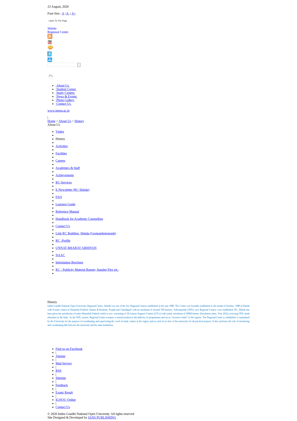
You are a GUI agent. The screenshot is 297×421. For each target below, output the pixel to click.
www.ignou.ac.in (58, 110)
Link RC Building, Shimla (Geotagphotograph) (86, 233)
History (79, 121)
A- (68, 13)
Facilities (61, 153)
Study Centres (65, 92)
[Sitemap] (49, 61)
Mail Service (64, 363)
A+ (74, 13)
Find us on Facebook (69, 349)
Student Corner (66, 89)
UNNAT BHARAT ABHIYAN (76, 248)
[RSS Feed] (49, 37)
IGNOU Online (66, 399)
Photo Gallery (65, 100)
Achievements (65, 175)
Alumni (60, 356)
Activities (62, 146)
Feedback (62, 385)
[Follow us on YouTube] (49, 43)
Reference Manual (67, 211)
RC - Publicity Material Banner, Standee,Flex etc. (87, 269)
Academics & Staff (68, 168)
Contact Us (64, 103)
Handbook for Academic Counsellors (79, 218)
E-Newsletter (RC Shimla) (72, 189)
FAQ (59, 197)
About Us (63, 85)
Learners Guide (65, 204)
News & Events (66, 96)
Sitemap (61, 378)
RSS (58, 370)
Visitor (60, 131)
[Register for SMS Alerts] (50, 49)
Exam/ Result (64, 392)
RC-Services (64, 182)
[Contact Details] (49, 55)
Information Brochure (69, 262)
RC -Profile (63, 240)
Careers (60, 160)
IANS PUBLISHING (102, 417)
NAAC (60, 255)
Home (51, 121)
